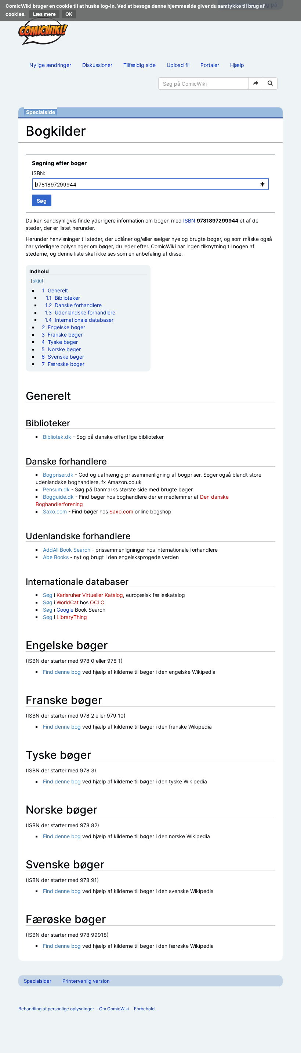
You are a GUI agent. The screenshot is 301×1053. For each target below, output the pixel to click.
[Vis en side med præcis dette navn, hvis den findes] (256, 83)
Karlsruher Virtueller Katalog (90, 595)
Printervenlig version (86, 981)
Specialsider (37, 981)
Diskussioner (97, 65)
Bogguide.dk (58, 497)
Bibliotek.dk (57, 437)
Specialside (40, 112)
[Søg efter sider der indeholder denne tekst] (270, 83)
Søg (47, 595)
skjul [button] (38, 281)
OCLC (97, 602)
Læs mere (44, 14)
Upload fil (178, 65)
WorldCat (68, 602)
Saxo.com (55, 511)
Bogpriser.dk (58, 475)
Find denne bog (62, 672)
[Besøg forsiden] (43, 31)
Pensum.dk (56, 489)
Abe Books (56, 557)
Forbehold (144, 1008)
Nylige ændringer (50, 65)
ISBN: (39, 173)
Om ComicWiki (114, 1008)
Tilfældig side (139, 65)
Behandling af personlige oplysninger (56, 1008)
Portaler (209, 65)
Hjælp (237, 65)
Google (65, 609)
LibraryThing (72, 617)
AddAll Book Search (66, 550)
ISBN (189, 220)
